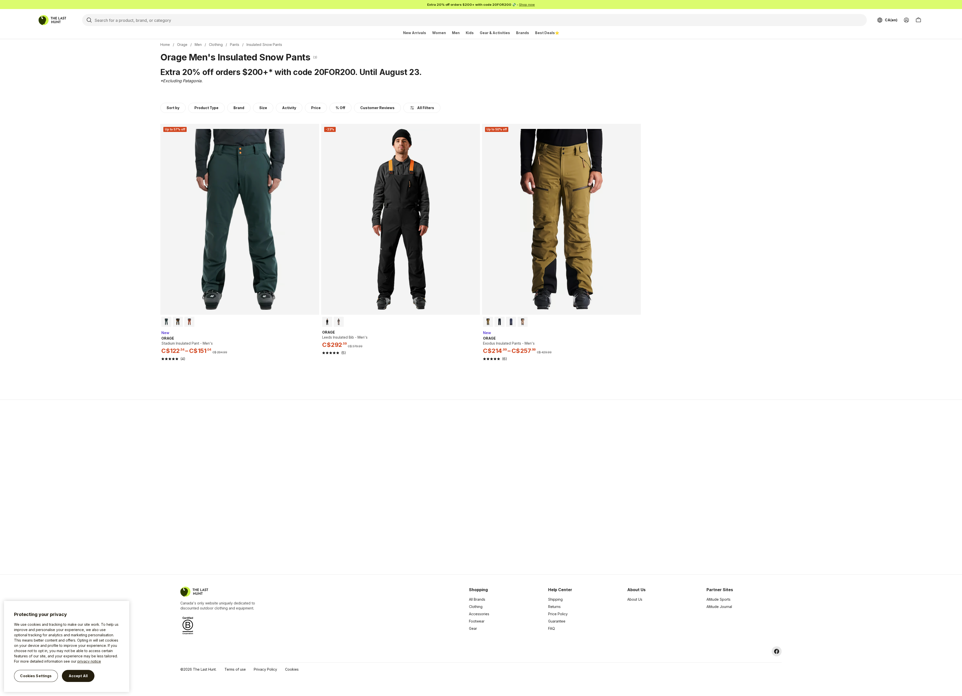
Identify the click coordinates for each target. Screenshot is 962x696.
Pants (234, 44)
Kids (470, 33)
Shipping (555, 599)
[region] (66, 646)
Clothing (216, 44)
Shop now (527, 5)
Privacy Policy (265, 669)
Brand (238, 108)
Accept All (78, 676)
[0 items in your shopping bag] (918, 20)
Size (263, 108)
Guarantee (556, 621)
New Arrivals (414, 33)
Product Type (206, 108)
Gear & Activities (495, 33)
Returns (554, 606)
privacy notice (89, 661)
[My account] (906, 20)
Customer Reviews (377, 108)
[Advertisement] (401, 487)
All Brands (477, 599)
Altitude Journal (719, 606)
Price (316, 108)
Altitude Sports (718, 599)
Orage (182, 44)
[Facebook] (777, 651)
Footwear (477, 621)
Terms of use (235, 669)
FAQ (551, 628)
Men (456, 33)
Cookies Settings (36, 676)
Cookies (292, 669)
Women (439, 33)
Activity (289, 108)
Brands (522, 33)
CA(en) (891, 20)
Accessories (479, 614)
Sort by (173, 108)
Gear (473, 628)
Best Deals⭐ (547, 33)
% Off (340, 108)
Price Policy (558, 614)
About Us (634, 599)
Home (165, 44)
